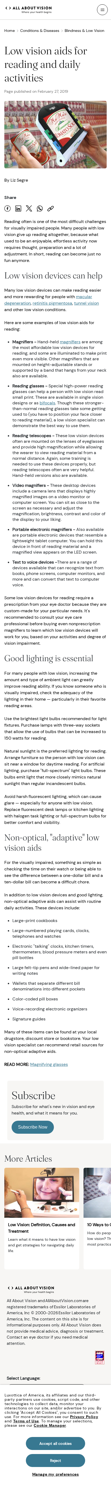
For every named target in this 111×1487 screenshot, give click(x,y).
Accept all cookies (55, 1443)
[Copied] (50, 208)
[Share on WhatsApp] (40, 208)
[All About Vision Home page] (28, 9)
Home (9, 30)
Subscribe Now (32, 1127)
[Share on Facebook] (7, 208)
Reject (55, 1460)
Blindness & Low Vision (84, 30)
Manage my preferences (55, 1474)
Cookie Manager (50, 1425)
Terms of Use (26, 1421)
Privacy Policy (84, 1417)
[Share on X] (29, 208)
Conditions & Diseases (39, 30)
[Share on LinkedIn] (18, 208)
